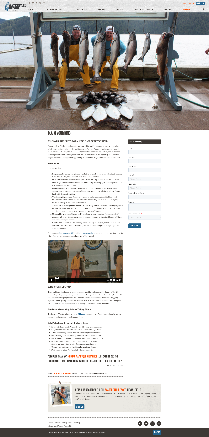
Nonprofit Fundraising (98, 373)
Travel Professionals (80, 373)
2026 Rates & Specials (62, 373)
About (31, 9)
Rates (120, 9)
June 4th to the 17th (66, 233)
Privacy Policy (67, 422)
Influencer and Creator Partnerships (60, 426)
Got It (157, 432)
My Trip (168, 9)
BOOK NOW (200, 3)
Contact (187, 9)
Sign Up (79, 406)
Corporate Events (143, 9)
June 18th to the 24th (86, 233)
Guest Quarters (54, 9)
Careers (50, 422)
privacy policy (92, 432)
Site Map (77, 422)
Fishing (101, 9)
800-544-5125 (188, 3)
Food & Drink (80, 9)
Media (57, 422)
